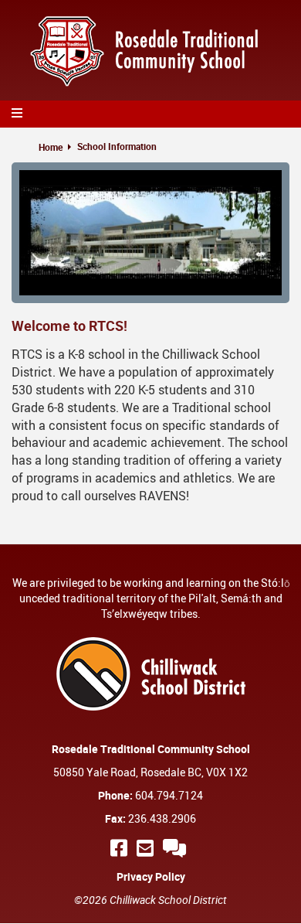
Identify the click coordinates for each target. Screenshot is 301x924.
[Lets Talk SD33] (177, 848)
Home (51, 147)
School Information (117, 146)
